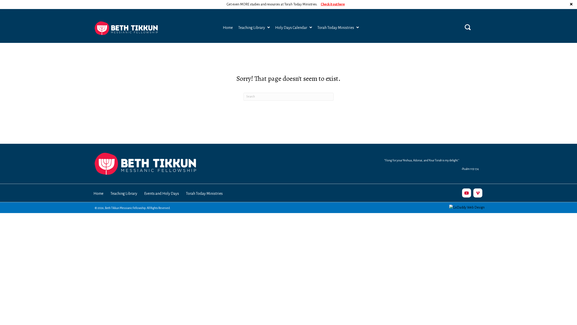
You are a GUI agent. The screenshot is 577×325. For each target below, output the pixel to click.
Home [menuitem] (98, 194)
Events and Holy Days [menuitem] (161, 194)
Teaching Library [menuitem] (123, 194)
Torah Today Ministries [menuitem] (204, 194)
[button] (572, 4)
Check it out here (333, 4)
